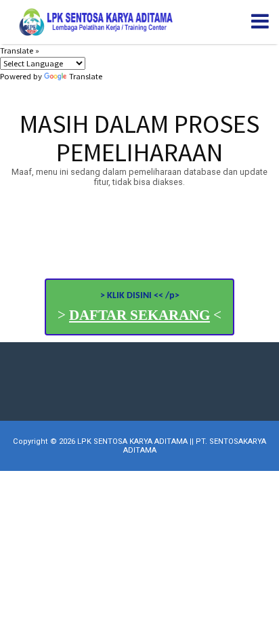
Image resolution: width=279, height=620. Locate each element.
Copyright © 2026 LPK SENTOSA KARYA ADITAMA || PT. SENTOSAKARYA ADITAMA (139, 446)
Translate (85, 76)
